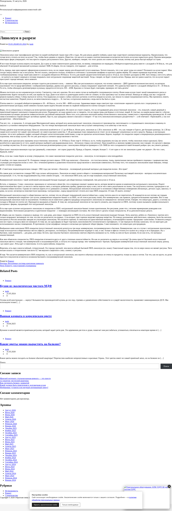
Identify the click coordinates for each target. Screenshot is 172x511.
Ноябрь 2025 (10, 430)
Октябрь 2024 (11, 460)
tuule (31, 44)
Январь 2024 (10, 480)
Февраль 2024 (11, 478)
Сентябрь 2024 (11, 462)
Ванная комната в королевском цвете (26, 316)
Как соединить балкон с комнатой (14, 383)
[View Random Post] (1, 27)
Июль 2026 (9, 412)
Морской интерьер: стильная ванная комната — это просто (25, 378)
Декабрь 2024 (11, 455)
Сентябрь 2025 (11, 435)
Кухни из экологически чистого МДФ (26, 286)
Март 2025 (9, 449)
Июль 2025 (9, 439)
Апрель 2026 (10, 419)
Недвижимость (11, 23)
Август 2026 (10, 410)
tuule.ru (3, 5)
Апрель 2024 (10, 473)
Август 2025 (10, 437)
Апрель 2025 (10, 446)
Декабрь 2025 (11, 428)
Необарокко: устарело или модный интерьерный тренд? (24, 387)
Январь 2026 (10, 426)
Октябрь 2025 (11, 433)
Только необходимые (70, 505)
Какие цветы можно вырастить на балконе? (30, 344)
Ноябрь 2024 (10, 458)
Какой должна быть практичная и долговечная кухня (23, 385)
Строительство (11, 20)
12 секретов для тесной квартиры (14, 381)
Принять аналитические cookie (45, 505)
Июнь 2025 (10, 442)
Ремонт (8, 18)
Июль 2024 (9, 467)
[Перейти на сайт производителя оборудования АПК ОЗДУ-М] (147, 497)
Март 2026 (9, 421)
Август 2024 (10, 464)
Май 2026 (9, 417)
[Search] (1, 29)
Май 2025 (9, 444)
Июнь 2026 (10, 415)
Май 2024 (9, 471)
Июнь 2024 (10, 469)
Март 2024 (9, 476)
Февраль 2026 (11, 424)
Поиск (3, 362)
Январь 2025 (10, 453)
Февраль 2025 (11, 451)
